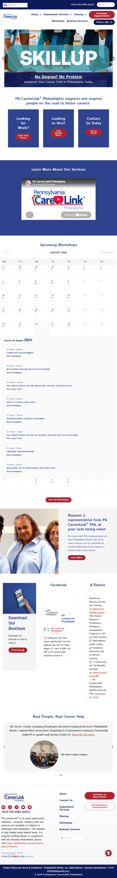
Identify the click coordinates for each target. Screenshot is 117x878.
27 (4, 267)
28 (20, 267)
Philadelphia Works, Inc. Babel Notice (63, 867)
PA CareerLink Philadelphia (57, 629)
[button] (3, 58)
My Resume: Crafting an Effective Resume (28, 369)
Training (78, 14)
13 (53, 295)
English (11, 5)
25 (20, 324)
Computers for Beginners (20, 353)
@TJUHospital (96, 609)
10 (4, 295)
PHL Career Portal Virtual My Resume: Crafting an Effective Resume (42, 435)
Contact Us (65, 800)
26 (36, 324)
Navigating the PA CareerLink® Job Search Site (31, 468)
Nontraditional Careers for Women (25, 418)
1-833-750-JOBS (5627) (82, 4)
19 (36, 310)
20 (53, 310)
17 (3, 310)
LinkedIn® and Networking (20, 451)
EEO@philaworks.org (57, 871)
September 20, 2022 (97, 695)
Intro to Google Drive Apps (21, 402)
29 (36, 267)
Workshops (58, 21)
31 (69, 267)
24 (4, 324)
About (34, 14)
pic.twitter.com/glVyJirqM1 (98, 674)
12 (36, 295)
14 (69, 295)
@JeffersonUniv (97, 612)
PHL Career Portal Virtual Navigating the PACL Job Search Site (39, 386)
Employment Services (56, 14)
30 (53, 267)
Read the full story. (83, 735)
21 (69, 310)
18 (20, 310)
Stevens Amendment (95, 867)
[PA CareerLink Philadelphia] (52, 612)
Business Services (77, 21)
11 (20, 295)
